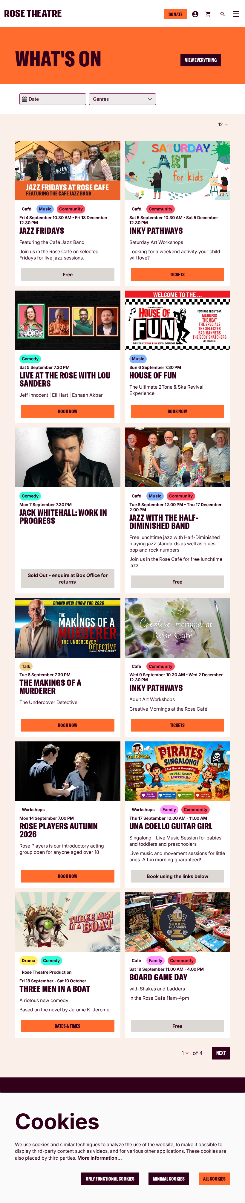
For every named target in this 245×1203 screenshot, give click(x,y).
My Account (195, 14)
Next (221, 1053)
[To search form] (222, 14)
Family (169, 809)
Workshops (33, 809)
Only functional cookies (110, 1179)
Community (71, 208)
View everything (201, 60)
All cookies (214, 1179)
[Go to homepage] (35, 13)
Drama (28, 960)
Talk (26, 666)
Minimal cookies (169, 1179)
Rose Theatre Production (47, 972)
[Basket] (208, 14)
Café (26, 208)
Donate (176, 14)
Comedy (30, 358)
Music (45, 208)
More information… (99, 1158)
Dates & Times (67, 1026)
